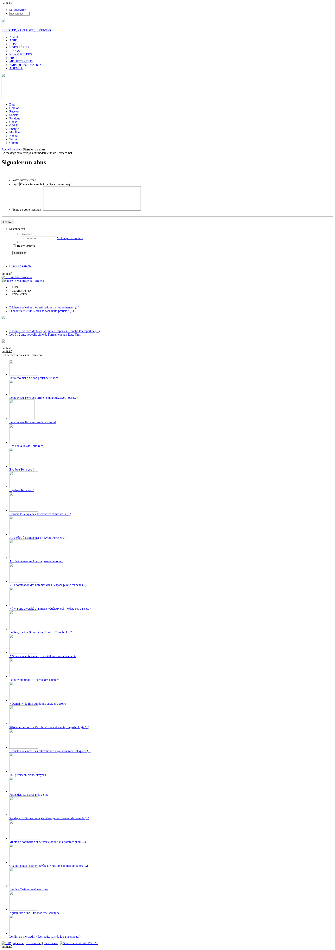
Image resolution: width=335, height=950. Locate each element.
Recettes (14, 111)
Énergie (14, 129)
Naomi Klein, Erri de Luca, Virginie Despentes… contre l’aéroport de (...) (54, 331)
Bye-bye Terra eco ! (21, 469)
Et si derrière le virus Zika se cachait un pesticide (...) (41, 311)
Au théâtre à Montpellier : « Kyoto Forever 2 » (37, 537)
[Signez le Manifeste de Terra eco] (23, 280)
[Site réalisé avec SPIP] (6, 943)
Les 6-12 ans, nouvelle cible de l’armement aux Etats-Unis (45, 334)
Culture (13, 142)
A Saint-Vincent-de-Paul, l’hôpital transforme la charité (42, 656)
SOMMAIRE (17, 9)
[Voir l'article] (23, 374)
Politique (14, 118)
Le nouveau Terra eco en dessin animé (32, 422)
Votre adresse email (24, 180)
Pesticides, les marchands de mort (29, 794)
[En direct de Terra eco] (17, 277)
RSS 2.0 (92, 943)
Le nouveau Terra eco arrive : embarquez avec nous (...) (43, 397)
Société (13, 115)
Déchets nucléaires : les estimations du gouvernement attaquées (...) (50, 751)
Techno (13, 139)
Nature (13, 135)
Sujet (15, 184)
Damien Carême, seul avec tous (28, 889)
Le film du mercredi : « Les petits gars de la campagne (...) (44, 936)
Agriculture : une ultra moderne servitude (34, 913)
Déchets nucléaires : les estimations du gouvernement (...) (44, 307)
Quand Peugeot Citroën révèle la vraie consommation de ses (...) (48, 865)
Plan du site (51, 943)
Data (12, 104)
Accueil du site (11, 149)
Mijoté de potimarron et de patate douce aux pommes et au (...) (47, 841)
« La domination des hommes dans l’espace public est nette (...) (47, 585)
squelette (18, 943)
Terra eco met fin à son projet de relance (33, 378)
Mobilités (15, 132)
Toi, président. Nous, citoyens (27, 774)
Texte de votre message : (27, 209)
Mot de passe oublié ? (70, 238)
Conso (13, 122)
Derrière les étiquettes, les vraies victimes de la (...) (40, 514)
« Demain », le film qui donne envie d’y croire (37, 703)
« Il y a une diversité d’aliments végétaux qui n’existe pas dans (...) (50, 608)
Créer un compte (20, 266)
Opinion (14, 108)
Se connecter (33, 943)
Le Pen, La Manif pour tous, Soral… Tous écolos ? (40, 632)
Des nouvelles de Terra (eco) (26, 446)
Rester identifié (26, 245)
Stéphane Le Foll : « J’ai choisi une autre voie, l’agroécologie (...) (49, 727)
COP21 (14, 125)
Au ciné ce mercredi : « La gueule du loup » (36, 561)
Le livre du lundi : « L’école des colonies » (35, 679)
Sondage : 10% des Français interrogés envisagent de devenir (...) (49, 818)
